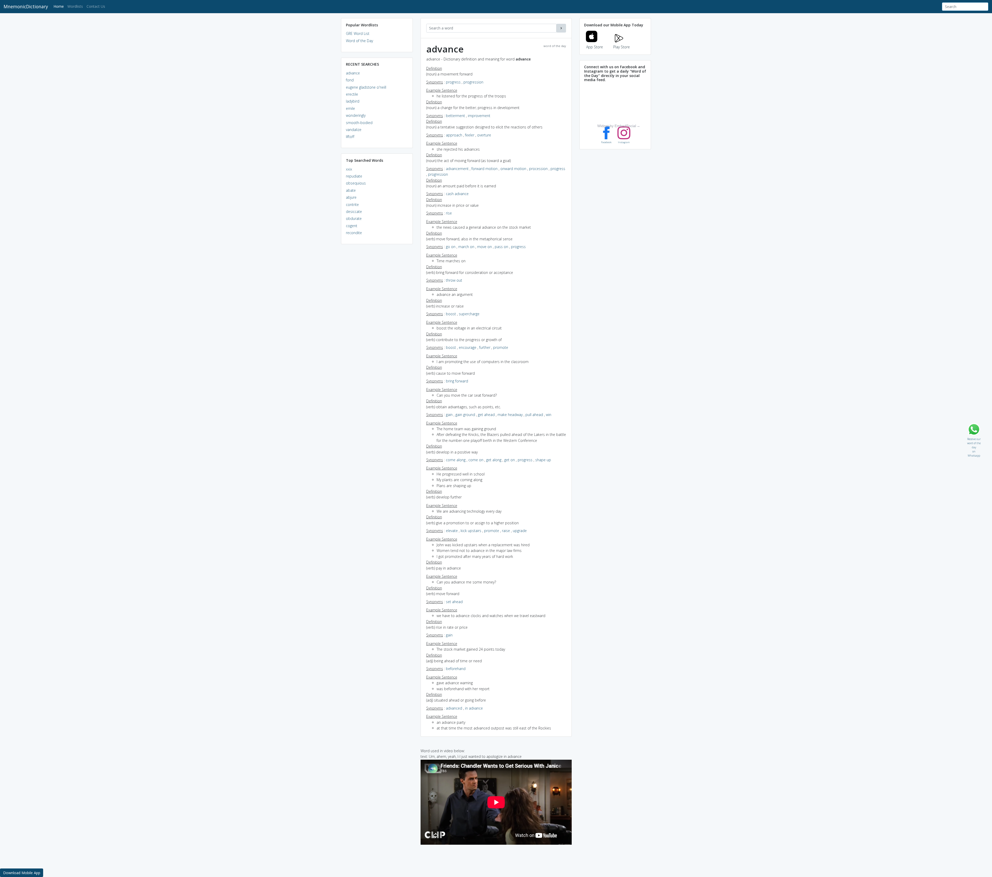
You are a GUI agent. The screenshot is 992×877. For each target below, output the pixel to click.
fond (350, 80)
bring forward (457, 381)
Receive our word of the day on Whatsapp (974, 438)
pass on (501, 246)
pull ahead (534, 414)
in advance (474, 708)
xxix (349, 169)
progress (453, 82)
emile (350, 108)
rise (449, 213)
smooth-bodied (359, 122)
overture (484, 135)
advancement (457, 168)
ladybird (352, 101)
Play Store (621, 46)
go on (450, 246)
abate (351, 190)
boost (451, 313)
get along (493, 459)
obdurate (354, 218)
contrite (352, 204)
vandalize (353, 129)
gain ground (465, 414)
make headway (510, 414)
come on (475, 459)
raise (506, 530)
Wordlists (75, 6)
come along (456, 459)
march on (466, 246)
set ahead (454, 601)
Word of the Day (359, 40)
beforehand (456, 668)
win (548, 414)
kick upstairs (471, 530)
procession (538, 168)
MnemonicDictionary (26, 6)
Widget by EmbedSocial (616, 126)
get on (509, 459)
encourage (467, 347)
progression (473, 82)
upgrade (520, 530)
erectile (352, 94)
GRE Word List (357, 33)
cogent (351, 225)
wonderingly (356, 115)
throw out (454, 280)
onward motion (513, 168)
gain (449, 414)
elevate (452, 530)
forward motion (484, 168)
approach (454, 135)
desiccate (354, 211)
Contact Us (96, 6)
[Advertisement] (377, 327)
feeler (469, 135)
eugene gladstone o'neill (366, 87)
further (484, 347)
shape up (543, 459)
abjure (351, 197)
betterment (455, 115)
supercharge (469, 313)
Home (59, 6)
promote (500, 347)
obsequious (356, 183)
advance (353, 73)
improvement (479, 115)
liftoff (350, 136)
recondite (354, 232)
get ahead (486, 414)
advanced (454, 708)
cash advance (457, 193)
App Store (594, 46)
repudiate (354, 176)
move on (484, 246)
